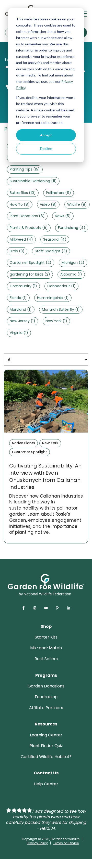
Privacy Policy (37, 843)
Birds (17, 251)
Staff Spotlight (51, 251)
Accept (46, 135)
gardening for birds (30, 274)
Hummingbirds (53, 297)
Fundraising (71, 227)
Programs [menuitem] (46, 675)
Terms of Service (66, 843)
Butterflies (23, 192)
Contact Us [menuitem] (46, 773)
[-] (46, 401)
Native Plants (23, 443)
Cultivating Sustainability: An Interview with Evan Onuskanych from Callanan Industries (45, 476)
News (63, 215)
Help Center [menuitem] (46, 784)
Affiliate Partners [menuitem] (46, 708)
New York (56, 320)
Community (23, 286)
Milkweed (21, 239)
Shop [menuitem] (46, 626)
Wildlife (77, 204)
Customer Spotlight (30, 262)
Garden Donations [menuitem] (46, 686)
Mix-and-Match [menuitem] (46, 648)
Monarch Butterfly (61, 309)
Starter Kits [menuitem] (46, 637)
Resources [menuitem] (46, 724)
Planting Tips (25, 169)
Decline (46, 148)
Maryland (21, 309)
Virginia (19, 332)
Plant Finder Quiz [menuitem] (46, 746)
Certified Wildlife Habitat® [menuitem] (46, 757)
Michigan (73, 262)
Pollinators (58, 192)
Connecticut (61, 286)
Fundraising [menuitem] (46, 697)
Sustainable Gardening (33, 181)
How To (20, 204)
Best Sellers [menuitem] (46, 659)
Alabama (71, 274)
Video (48, 204)
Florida (18, 297)
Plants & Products (29, 227)
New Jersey (22, 320)
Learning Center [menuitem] (46, 735)
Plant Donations (27, 215)
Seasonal (54, 239)
